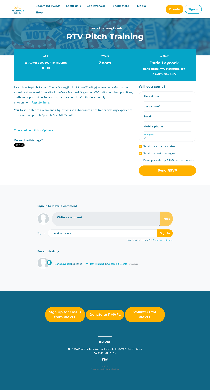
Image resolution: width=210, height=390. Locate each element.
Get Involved (96, 6)
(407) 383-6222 (166, 74)
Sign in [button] (193, 9)
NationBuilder (112, 369)
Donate (174, 9)
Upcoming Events (47, 6)
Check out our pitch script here (33, 130)
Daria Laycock (62, 263)
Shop (39, 12)
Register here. (41, 102)
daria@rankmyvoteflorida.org (164, 68)
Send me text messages (159, 153)
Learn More (121, 6)
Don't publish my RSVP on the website (168, 160)
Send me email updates (159, 146)
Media (142, 6)
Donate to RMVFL (105, 315)
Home (91, 28)
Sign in (105, 365)
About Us (72, 6)
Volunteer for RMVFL (144, 314)
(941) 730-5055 (107, 352)
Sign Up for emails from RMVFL (65, 314)
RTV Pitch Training (93, 263)
